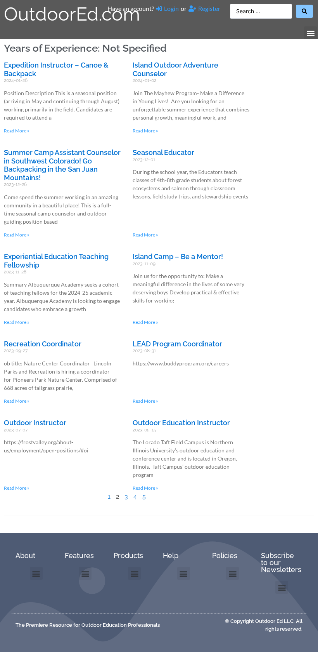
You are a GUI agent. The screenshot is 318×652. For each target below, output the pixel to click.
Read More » (16, 131)
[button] (310, 32)
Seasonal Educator (163, 152)
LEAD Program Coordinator (177, 344)
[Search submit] (304, 11)
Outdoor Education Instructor (181, 423)
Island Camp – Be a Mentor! (178, 256)
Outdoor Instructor (35, 423)
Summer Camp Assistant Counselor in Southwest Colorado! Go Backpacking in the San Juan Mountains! (62, 165)
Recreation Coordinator (42, 344)
